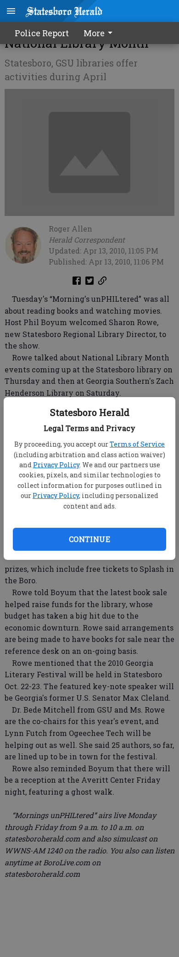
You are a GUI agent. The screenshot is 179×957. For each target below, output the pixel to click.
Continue (89, 539)
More (94, 33)
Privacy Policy (56, 464)
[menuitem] (100, 33)
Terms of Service (137, 444)
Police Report (42, 33)
